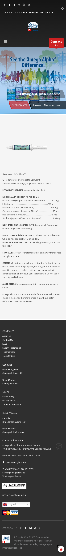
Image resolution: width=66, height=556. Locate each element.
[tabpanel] (33, 81)
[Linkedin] (28, 4)
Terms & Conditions (11, 404)
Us (56, 43)
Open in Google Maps (15, 462)
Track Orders (8, 355)
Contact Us (7, 339)
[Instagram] (19, 4)
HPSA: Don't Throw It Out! (14, 495)
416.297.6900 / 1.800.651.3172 (38, 12)
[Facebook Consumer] (16, 528)
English (11, 504)
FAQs (4, 343)
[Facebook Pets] (14, 4)
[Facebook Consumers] (4, 4)
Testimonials (8, 351)
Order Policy (8, 396)
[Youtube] (24, 4)
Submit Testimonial (11, 347)
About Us (6, 335)
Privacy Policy (9, 400)
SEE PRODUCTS (19, 105)
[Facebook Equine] (9, 4)
